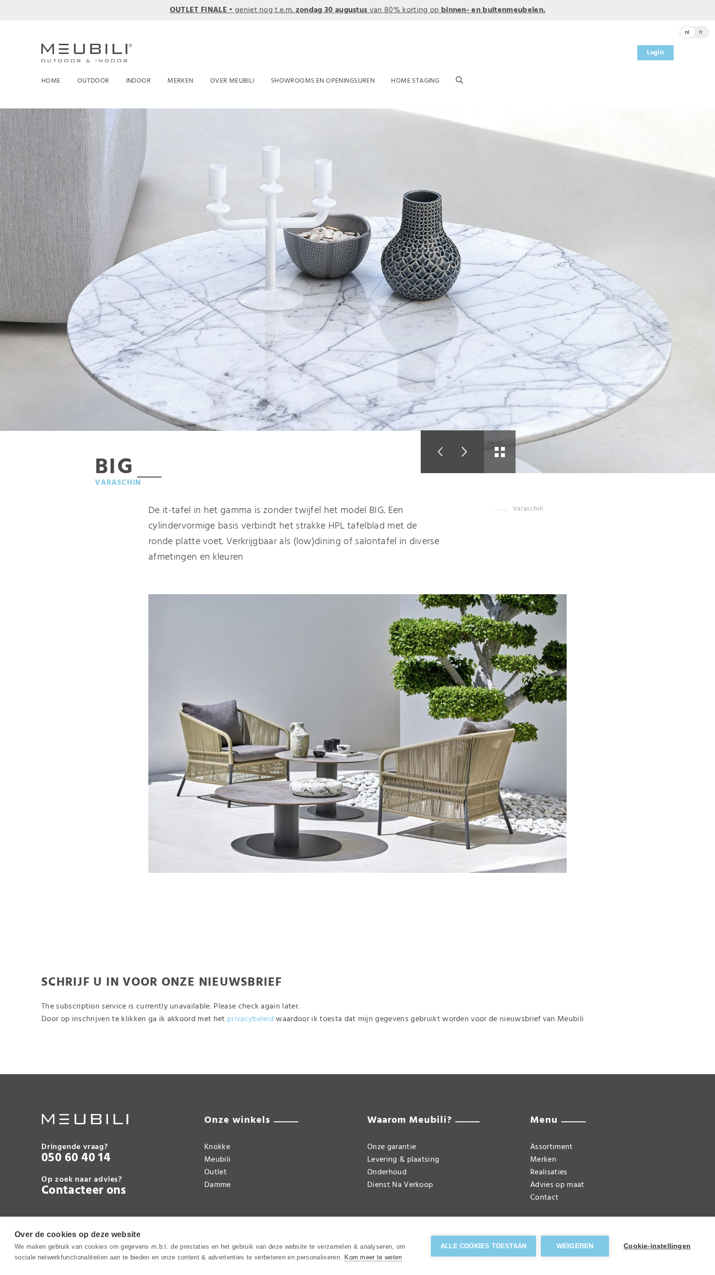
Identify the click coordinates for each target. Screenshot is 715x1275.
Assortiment (551, 1147)
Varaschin (118, 483)
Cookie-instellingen (657, 1246)
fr (701, 32)
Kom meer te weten (373, 1257)
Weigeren (575, 1246)
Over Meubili (232, 81)
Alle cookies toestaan (483, 1246)
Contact (544, 1197)
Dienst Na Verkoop (400, 1185)
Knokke (217, 1147)
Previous (436, 451)
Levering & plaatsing (403, 1159)
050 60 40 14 (75, 1158)
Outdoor (93, 81)
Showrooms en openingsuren (323, 81)
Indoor (138, 81)
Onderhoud (387, 1172)
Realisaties (549, 1172)
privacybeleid (250, 1019)
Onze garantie (391, 1147)
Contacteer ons (83, 1191)
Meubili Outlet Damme (217, 1172)
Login (655, 53)
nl (687, 32)
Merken (180, 81)
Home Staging (415, 81)
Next (468, 451)
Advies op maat (557, 1185)
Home (51, 81)
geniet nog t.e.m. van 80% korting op (357, 10)
